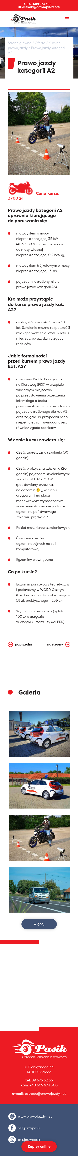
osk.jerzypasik (29, 1128)
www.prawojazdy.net (35, 1116)
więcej (39, 924)
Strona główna (19, 42)
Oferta (40, 42)
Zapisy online (39, 1146)
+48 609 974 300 (44, 1085)
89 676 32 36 (42, 1080)
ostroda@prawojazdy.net (45, 1093)
